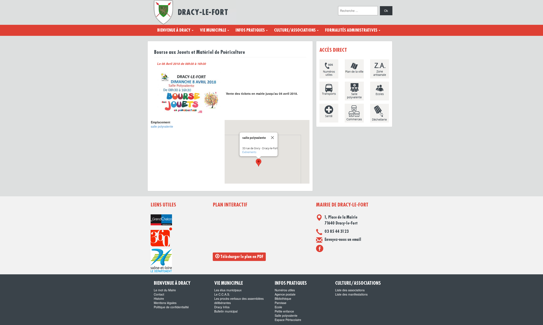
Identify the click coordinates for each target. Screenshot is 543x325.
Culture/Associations (295, 30)
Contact (159, 294)
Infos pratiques (250, 30)
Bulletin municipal (226, 311)
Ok (386, 10)
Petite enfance (284, 311)
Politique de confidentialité (171, 307)
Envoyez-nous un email (343, 239)
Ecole (278, 307)
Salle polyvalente (286, 315)
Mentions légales (165, 303)
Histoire (159, 298)
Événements (249, 152)
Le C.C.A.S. (222, 294)
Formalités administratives (351, 30)
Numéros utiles (285, 290)
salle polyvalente (162, 126)
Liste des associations (350, 290)
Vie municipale (213, 30)
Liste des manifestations (351, 294)
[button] (258, 163)
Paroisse (280, 303)
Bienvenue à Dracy (174, 30)
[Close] (272, 138)
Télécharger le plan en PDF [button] (241, 257)
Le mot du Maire (165, 290)
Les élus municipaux (228, 290)
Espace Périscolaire (288, 320)
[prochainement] (319, 248)
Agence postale (285, 294)
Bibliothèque (283, 298)
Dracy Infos (222, 307)
